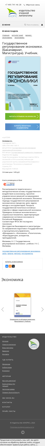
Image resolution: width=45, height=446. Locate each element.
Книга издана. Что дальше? (8, 385)
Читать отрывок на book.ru (22, 116)
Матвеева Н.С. (7, 141)
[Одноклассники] (10, 266)
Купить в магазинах (14, 262)
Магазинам (6, 364)
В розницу (6, 371)
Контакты (5, 354)
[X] (13, 266)
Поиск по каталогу (33, 25)
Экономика (19, 38)
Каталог (6, 407)
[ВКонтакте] (6, 266)
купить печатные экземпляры (22, 127)
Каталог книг (17, 35)
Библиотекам (7, 367)
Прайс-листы (8, 411)
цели (4, 253)
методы (17, 253)
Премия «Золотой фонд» (11, 392)
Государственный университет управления (26, 152)
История (5, 341)
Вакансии (5, 351)
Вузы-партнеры (7, 348)
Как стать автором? (9, 381)
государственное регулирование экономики (21, 251)
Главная (5, 35)
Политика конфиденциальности (22, 427)
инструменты (27, 253)
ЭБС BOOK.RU (8, 398)
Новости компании (9, 344)
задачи (10, 253)
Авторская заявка (8, 389)
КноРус (15, 155)
